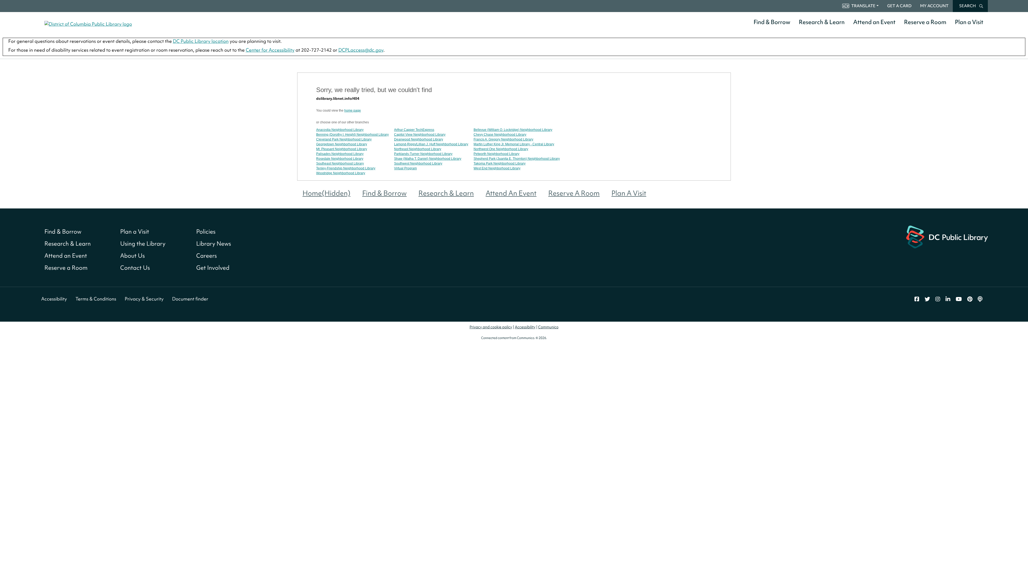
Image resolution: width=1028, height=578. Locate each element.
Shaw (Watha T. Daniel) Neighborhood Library (427, 159)
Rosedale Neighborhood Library (339, 159)
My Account (934, 6)
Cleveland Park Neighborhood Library (344, 139)
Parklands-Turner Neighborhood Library (423, 154)
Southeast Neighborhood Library (340, 163)
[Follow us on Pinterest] (969, 299)
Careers (206, 256)
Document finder (190, 299)
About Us (132, 256)
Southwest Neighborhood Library (418, 163)
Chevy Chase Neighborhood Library (500, 134)
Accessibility (54, 299)
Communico (548, 327)
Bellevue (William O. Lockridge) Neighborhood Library (513, 130)
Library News (213, 244)
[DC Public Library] (947, 236)
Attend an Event (874, 22)
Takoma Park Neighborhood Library (500, 163)
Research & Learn (822, 22)
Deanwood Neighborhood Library (418, 139)
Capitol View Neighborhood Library (419, 134)
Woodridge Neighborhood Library (340, 173)
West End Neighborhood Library (497, 168)
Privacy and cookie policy (491, 327)
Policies (206, 231)
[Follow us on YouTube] (959, 299)
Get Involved (212, 268)
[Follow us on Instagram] (937, 299)
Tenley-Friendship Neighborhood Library (345, 168)
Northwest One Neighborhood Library (501, 149)
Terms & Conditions (95, 299)
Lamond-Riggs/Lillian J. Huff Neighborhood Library (431, 144)
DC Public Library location (201, 41)
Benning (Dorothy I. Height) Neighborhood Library (352, 134)
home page (352, 110)
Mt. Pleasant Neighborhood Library (341, 149)
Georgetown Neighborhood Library (341, 144)
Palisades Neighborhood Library (340, 154)
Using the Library (142, 244)
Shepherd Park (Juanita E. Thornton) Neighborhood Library (517, 159)
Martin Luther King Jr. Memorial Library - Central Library (514, 144)
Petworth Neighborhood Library (496, 154)
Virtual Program (405, 168)
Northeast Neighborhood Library (417, 149)
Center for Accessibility (270, 50)
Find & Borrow (772, 22)
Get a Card (899, 6)
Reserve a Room (925, 22)
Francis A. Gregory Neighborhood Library (503, 139)
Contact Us (135, 268)
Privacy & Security (144, 299)
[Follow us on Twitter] (927, 299)
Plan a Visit (969, 22)
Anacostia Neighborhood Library (340, 130)
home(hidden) (326, 193)
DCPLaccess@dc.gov (360, 50)
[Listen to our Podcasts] (980, 299)
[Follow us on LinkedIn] (948, 299)
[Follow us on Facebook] (916, 299)
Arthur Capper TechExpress (414, 130)
